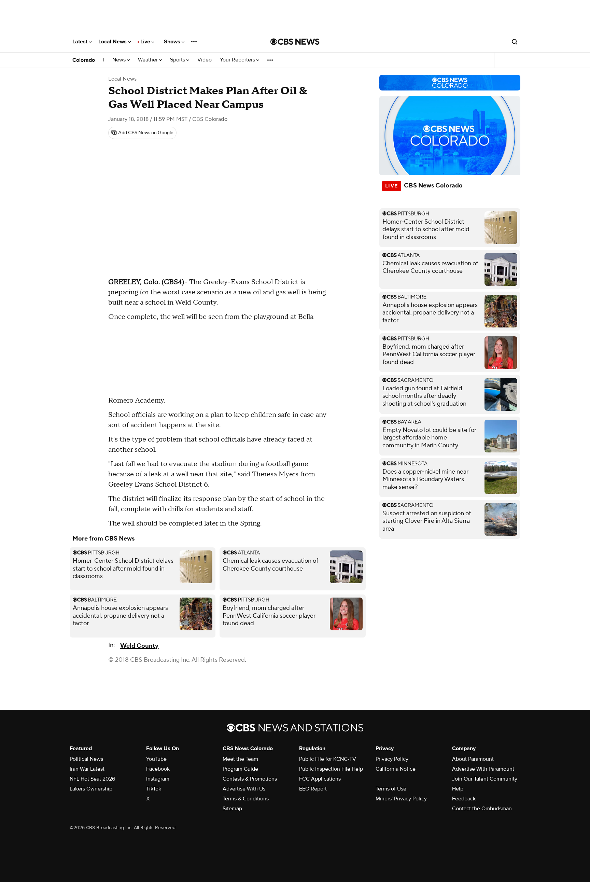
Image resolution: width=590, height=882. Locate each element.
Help (457, 789)
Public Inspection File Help (331, 769)
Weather (148, 60)
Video (204, 60)
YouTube (156, 759)
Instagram (157, 779)
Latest (80, 41)
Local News (113, 41)
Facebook (158, 769)
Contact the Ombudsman (482, 808)
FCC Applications (320, 779)
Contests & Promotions (250, 779)
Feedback (464, 798)
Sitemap (232, 808)
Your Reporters (238, 60)
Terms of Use (391, 789)
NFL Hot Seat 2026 (92, 779)
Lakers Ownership (91, 789)
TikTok (153, 789)
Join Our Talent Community (484, 779)
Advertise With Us (244, 789)
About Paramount (473, 759)
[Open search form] (514, 42)
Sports (178, 60)
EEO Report (313, 789)
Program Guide (240, 769)
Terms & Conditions (246, 798)
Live (146, 41)
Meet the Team (240, 759)
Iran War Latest (87, 769)
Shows (173, 41)
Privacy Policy (392, 759)
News (119, 60)
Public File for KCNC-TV (327, 759)
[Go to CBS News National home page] (295, 41)
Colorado (83, 60)
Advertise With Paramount (483, 769)
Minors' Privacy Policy (401, 798)
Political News (86, 759)
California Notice (396, 769)
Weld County (139, 646)
